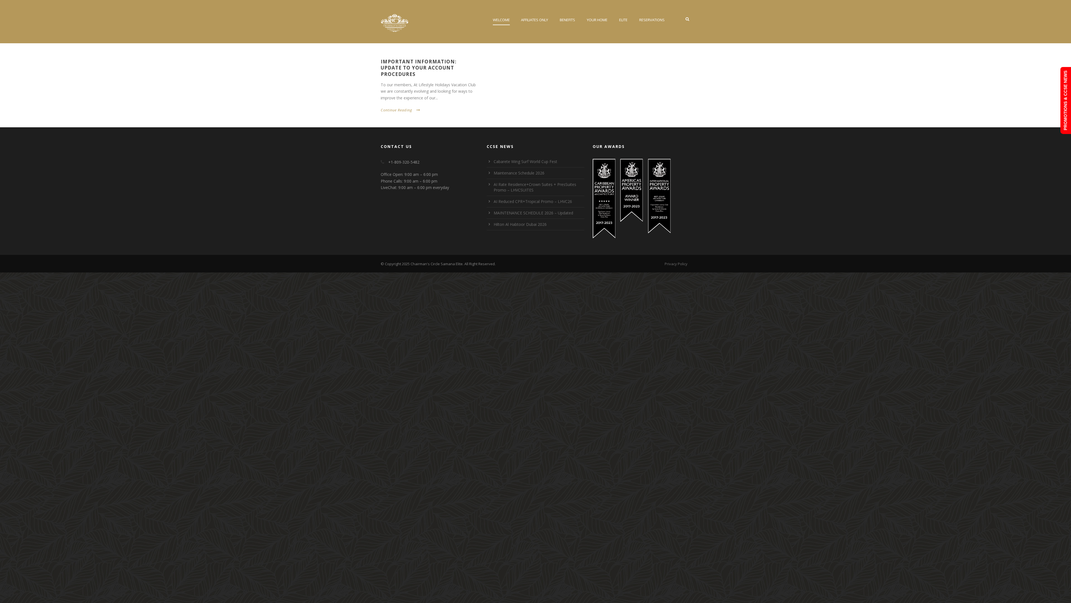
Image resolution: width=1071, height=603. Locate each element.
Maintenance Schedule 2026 (519, 173)
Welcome (501, 19)
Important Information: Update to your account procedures (419, 67)
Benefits (567, 19)
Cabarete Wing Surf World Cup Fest (525, 161)
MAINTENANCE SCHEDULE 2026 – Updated (533, 213)
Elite (623, 19)
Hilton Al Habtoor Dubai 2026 (520, 224)
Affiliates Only (534, 19)
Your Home (597, 19)
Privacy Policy (676, 263)
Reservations (652, 19)
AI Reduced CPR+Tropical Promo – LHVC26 (533, 201)
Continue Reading (396, 110)
